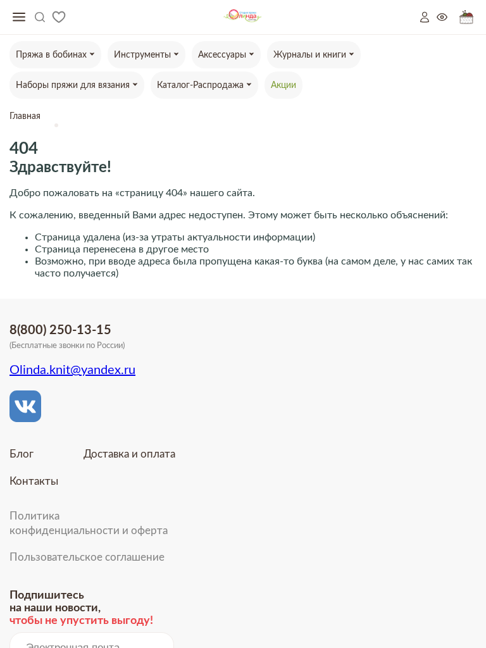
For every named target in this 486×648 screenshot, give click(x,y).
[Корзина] (466, 17)
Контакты (33, 481)
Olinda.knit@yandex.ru (72, 370)
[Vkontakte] (25, 406)
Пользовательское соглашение (87, 557)
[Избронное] (58, 17)
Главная (24, 116)
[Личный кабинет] (428, 17)
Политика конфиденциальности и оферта (88, 523)
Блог (21, 454)
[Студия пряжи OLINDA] (242, 17)
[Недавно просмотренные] (448, 17)
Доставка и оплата (129, 454)
